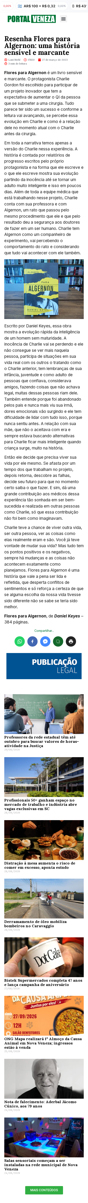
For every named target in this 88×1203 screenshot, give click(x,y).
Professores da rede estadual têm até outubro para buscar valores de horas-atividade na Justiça (41, 741)
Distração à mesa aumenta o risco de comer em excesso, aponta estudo (39, 865)
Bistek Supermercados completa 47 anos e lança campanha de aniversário (43, 982)
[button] (63, 18)
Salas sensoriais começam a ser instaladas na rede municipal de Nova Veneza (41, 1165)
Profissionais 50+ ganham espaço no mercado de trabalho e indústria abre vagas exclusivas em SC (40, 804)
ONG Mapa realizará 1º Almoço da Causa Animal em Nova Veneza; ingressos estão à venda (43, 1043)
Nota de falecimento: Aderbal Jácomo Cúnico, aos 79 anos (40, 1104)
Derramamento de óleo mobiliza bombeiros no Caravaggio (35, 923)
